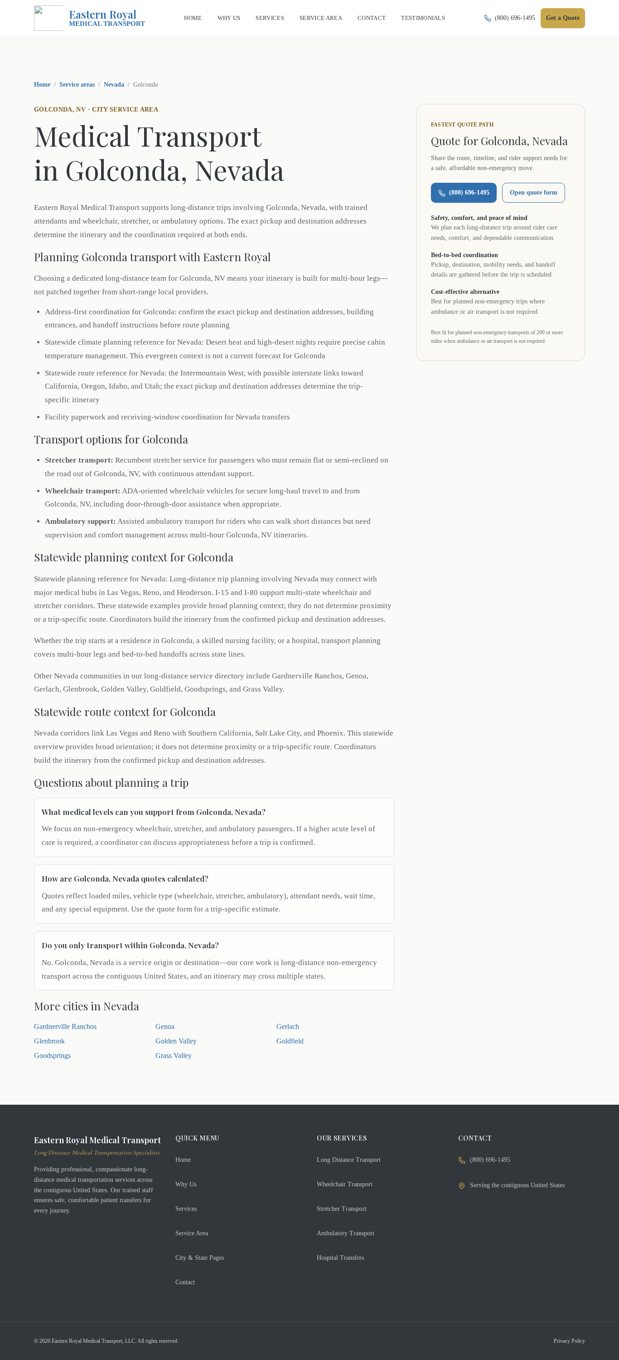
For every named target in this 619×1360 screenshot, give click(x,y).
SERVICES (270, 18)
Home (42, 84)
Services (186, 1208)
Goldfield (290, 1041)
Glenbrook (49, 1041)
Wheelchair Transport (344, 1184)
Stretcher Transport (342, 1208)
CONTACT (372, 18)
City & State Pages (199, 1257)
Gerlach (287, 1026)
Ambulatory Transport (345, 1233)
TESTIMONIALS (423, 18)
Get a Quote (563, 18)
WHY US (229, 18)
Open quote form (533, 193)
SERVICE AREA (321, 18)
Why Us (185, 1184)
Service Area (191, 1233)
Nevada (114, 84)
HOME (193, 18)
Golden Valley (176, 1041)
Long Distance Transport (349, 1159)
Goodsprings (52, 1055)
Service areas (77, 84)
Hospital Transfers (340, 1257)
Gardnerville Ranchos (65, 1026)
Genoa (164, 1026)
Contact (185, 1282)
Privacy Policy (569, 1341)
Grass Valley (173, 1055)
